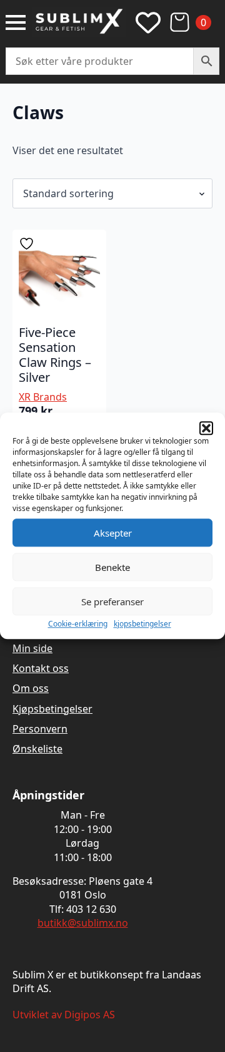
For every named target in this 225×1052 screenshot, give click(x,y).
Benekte (112, 567)
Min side (32, 648)
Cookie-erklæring (78, 623)
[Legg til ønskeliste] (28, 243)
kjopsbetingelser (142, 623)
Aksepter (113, 533)
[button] (206, 428)
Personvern (40, 729)
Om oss (30, 688)
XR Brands (43, 397)
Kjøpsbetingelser (52, 709)
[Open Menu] (16, 22)
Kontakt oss (40, 668)
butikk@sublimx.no (83, 923)
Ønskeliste (37, 749)
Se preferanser (112, 601)
